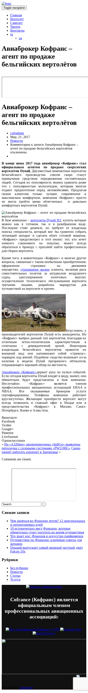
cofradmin (17, 133)
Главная (16, 15)
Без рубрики (19, 568)
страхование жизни (35, 269)
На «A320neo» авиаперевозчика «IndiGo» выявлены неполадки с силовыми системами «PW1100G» (41, 446)
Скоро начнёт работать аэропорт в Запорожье (41, 450)
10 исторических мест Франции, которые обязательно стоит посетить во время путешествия (47, 530)
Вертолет (17, 19)
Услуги (15, 579)
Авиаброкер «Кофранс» (19, 372)
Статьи (15, 575)
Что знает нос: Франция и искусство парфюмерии (46, 536)
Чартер (15, 26)
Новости (16, 141)
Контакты (17, 30)
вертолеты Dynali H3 (46, 220)
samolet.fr (26, 687)
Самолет (16, 23)
